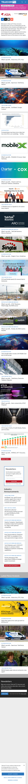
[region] (13, 773)
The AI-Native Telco (6, 204)
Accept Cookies (13, 774)
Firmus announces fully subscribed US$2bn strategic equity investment (13, 559)
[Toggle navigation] (25, 2)
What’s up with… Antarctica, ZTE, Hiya (12, 59)
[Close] (24, 765)
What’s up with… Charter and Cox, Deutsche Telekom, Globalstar (11, 182)
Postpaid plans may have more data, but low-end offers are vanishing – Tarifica (13, 133)
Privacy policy (18, 483)
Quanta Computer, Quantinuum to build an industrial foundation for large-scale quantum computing (13, 524)
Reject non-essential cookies (13, 777)
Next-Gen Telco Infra (10, 507)
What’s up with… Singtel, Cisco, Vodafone (13, 256)
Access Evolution (6, 57)
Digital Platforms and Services (9, 229)
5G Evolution (5, 130)
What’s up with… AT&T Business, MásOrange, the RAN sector (10, 304)
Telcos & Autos (5, 401)
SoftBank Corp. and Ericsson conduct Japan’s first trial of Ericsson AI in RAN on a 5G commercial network (12, 500)
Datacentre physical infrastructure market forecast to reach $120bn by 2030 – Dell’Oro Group (13, 512)
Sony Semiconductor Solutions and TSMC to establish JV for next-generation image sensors (13, 536)
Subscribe (14, 481)
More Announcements (11, 565)
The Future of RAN (6, 105)
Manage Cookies (13, 780)
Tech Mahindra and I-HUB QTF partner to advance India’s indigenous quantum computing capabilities (13, 547)
